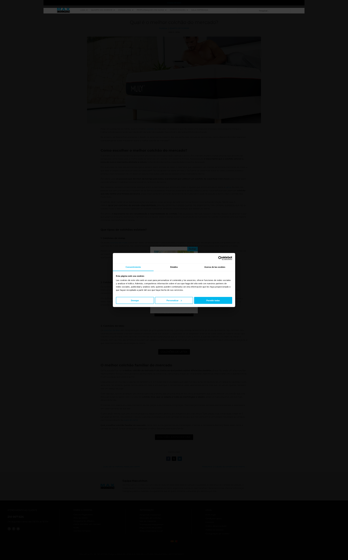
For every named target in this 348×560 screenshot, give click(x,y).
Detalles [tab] (174, 267)
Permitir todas (213, 300)
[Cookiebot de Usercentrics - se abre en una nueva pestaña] (220, 258)
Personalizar (172, 300)
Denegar (135, 300)
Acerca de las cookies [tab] (214, 267)
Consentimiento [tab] (133, 267)
